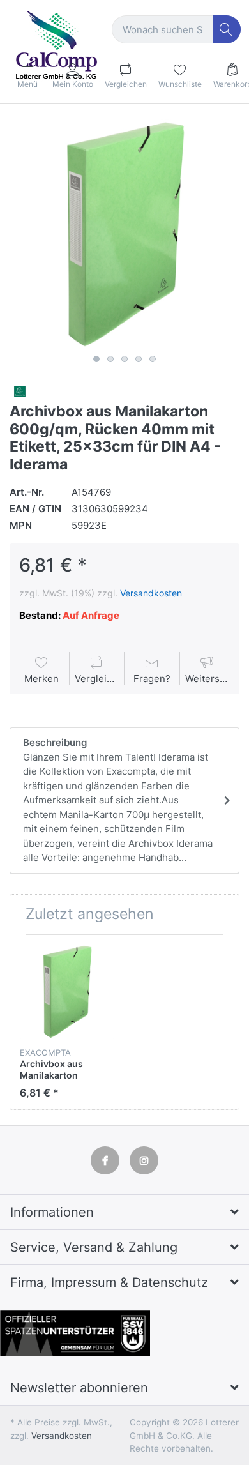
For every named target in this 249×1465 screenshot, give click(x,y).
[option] (124, 234)
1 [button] (96, 359)
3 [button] (124, 359)
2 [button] (110, 359)
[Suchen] (227, 29)
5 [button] (152, 359)
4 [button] (138, 359)
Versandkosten (151, 593)
